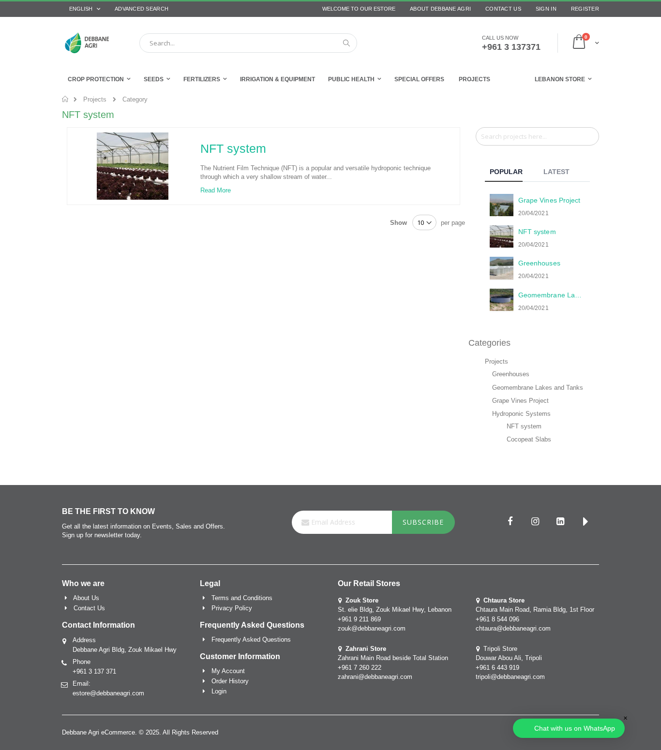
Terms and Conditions (241, 598)
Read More (215, 190)
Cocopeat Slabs (529, 439)
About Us (86, 598)
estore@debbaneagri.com (108, 693)
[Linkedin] (560, 522)
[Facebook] (510, 522)
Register (585, 9)
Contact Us (503, 9)
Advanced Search (141, 9)
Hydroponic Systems (521, 413)
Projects (94, 99)
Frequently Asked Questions (251, 639)
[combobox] (248, 43)
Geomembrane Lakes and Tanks (537, 387)
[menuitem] (474, 79)
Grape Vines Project (520, 400)
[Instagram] (535, 522)
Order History (230, 681)
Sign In (546, 9)
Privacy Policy (231, 608)
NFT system (233, 148)
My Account (228, 671)
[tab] (511, 173)
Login (218, 691)
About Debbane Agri (440, 9)
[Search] (591, 136)
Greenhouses (510, 374)
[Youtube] (585, 522)
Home (65, 99)
